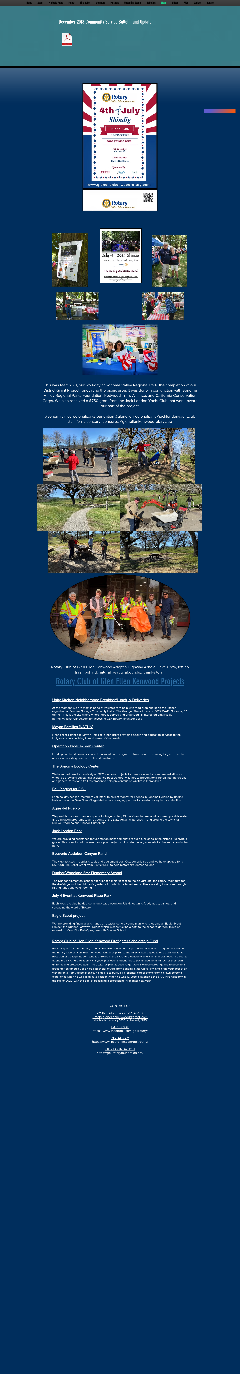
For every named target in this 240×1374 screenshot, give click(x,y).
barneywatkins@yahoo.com (70, 718)
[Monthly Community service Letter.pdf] (67, 39)
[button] (117, 528)
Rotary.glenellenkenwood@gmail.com (120, 1017)
